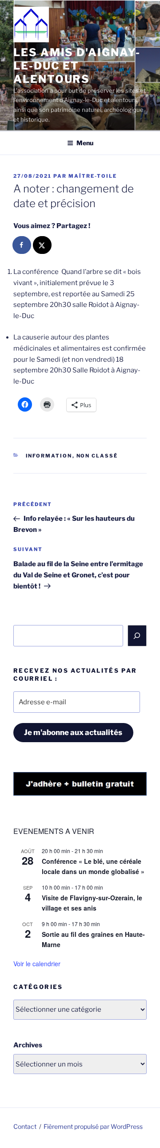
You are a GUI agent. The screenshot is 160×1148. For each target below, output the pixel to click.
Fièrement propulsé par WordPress (93, 1126)
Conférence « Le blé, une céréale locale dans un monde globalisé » (93, 866)
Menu (84, 143)
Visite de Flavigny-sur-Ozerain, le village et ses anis (92, 902)
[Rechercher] (137, 635)
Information (49, 456)
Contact (24, 1126)
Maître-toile (92, 176)
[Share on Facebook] (22, 245)
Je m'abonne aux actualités (73, 732)
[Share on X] (43, 245)
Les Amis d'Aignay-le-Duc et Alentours (76, 66)
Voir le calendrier (36, 963)
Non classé (97, 456)
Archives (27, 1045)
